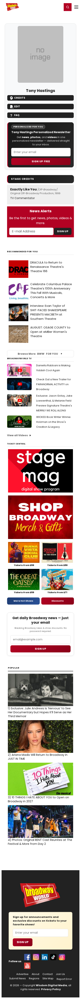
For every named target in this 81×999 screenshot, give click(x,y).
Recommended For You (22, 251)
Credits (19, 97)
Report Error (64, 979)
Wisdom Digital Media (51, 985)
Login (58, 6)
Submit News (17, 978)
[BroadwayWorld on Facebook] (27, 957)
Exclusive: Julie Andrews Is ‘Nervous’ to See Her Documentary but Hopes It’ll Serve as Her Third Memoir (40, 712)
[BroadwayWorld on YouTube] (27, 965)
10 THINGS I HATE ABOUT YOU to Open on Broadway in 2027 (38, 799)
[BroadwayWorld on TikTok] (53, 957)
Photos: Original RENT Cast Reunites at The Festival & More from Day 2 (40, 842)
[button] (68, 7)
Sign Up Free (41, 161)
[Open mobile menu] (76, 7)
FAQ (16, 115)
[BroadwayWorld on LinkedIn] (44, 957)
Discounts (58, 600)
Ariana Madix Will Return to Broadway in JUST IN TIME (37, 757)
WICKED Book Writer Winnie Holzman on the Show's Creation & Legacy (53, 422)
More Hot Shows (23, 600)
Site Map (47, 978)
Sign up (40, 649)
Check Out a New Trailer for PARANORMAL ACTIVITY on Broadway (53, 384)
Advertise (22, 974)
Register (46, 6)
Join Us (60, 974)
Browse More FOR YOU (38, 354)
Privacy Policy (51, 989)
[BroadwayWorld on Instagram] (36, 957)
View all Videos (17, 435)
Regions (34, 978)
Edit (17, 106)
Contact (47, 974)
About (35, 974)
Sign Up (62, 231)
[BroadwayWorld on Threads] (61, 957)
